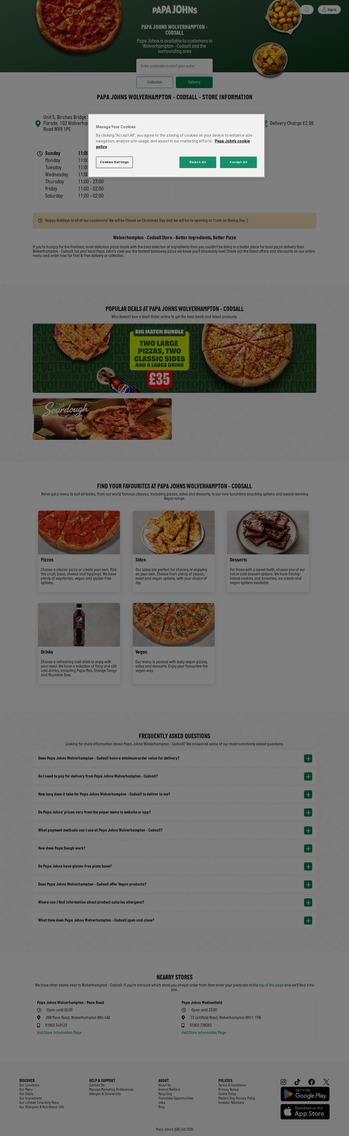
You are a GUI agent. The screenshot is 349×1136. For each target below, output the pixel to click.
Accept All (238, 162)
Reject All (197, 162)
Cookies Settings (114, 162)
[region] (176, 145)
